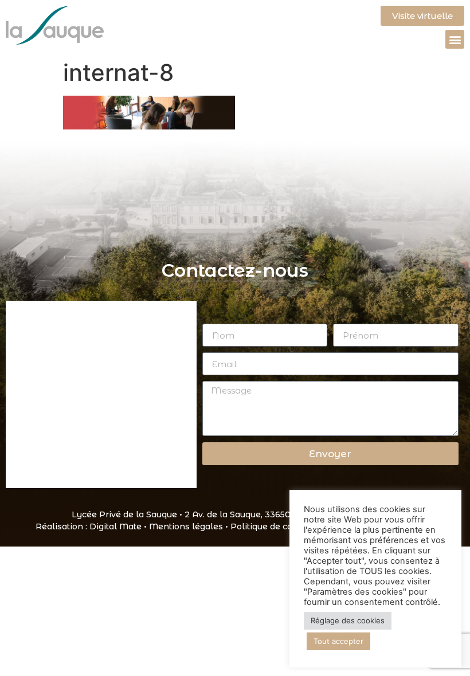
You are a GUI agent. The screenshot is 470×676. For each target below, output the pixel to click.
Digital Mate (115, 526)
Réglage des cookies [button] (348, 620)
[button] (454, 39)
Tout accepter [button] (338, 641)
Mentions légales (186, 526)
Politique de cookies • (276, 526)
